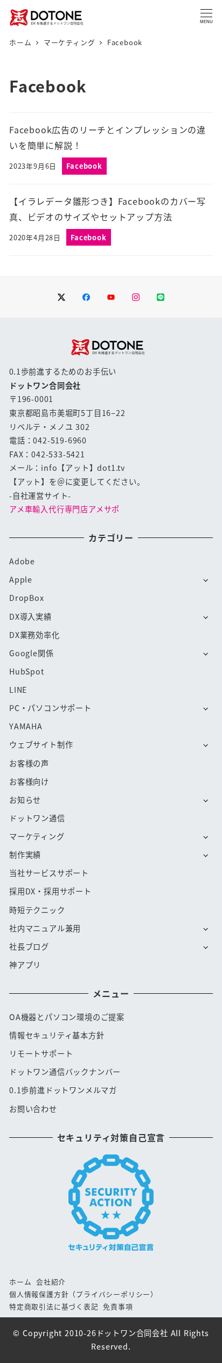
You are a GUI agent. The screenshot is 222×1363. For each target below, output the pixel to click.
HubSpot (26, 671)
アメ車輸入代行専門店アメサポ (64, 509)
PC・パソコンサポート (50, 707)
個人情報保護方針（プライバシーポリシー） (83, 1294)
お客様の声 (29, 763)
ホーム (20, 1281)
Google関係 (31, 653)
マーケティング (37, 836)
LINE (18, 689)
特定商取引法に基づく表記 (54, 1306)
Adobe (22, 561)
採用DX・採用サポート (50, 891)
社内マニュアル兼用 (45, 928)
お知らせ (25, 799)
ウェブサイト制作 (41, 744)
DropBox (26, 597)
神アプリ (25, 964)
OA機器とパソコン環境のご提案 (66, 1017)
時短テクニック (37, 910)
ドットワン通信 (37, 818)
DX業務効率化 (34, 634)
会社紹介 (51, 1281)
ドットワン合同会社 (132, 1333)
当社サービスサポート (49, 872)
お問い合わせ (33, 1108)
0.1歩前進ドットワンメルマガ (63, 1090)
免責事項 (118, 1306)
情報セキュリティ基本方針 (57, 1035)
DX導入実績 (30, 616)
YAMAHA (26, 726)
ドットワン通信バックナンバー (65, 1071)
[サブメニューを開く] (206, 579)
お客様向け (29, 781)
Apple (20, 579)
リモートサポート (41, 1053)
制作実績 (25, 854)
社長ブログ (29, 946)
